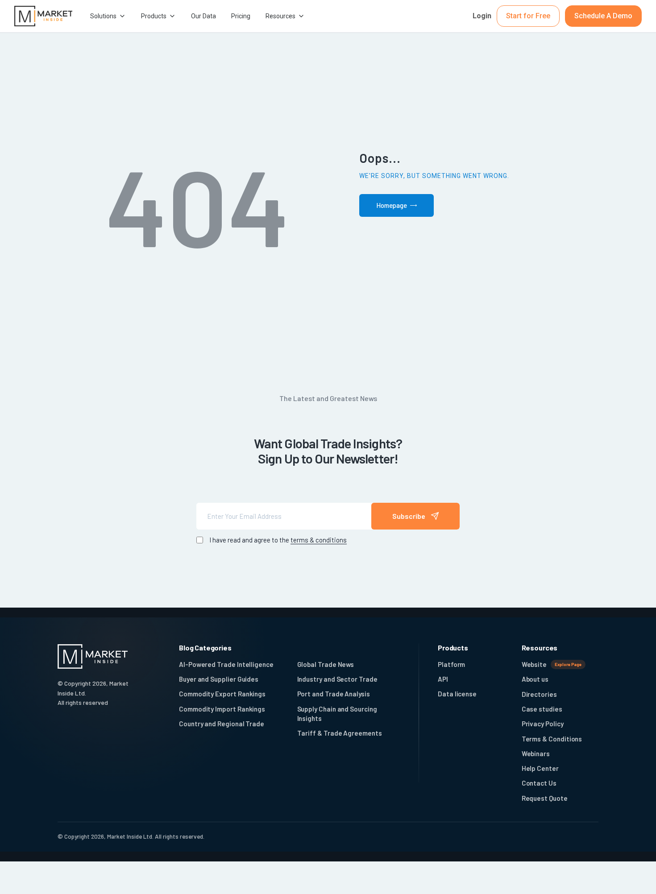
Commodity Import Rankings (222, 709)
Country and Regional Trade (221, 724)
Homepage (391, 205)
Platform (451, 664)
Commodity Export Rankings (222, 694)
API (443, 679)
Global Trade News (325, 664)
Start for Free (528, 16)
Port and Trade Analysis (333, 694)
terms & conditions (319, 540)
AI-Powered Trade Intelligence (226, 664)
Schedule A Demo (603, 16)
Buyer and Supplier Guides (218, 679)
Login (482, 16)
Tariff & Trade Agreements (339, 733)
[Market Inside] (43, 16)
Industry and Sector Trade (337, 679)
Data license (457, 694)
